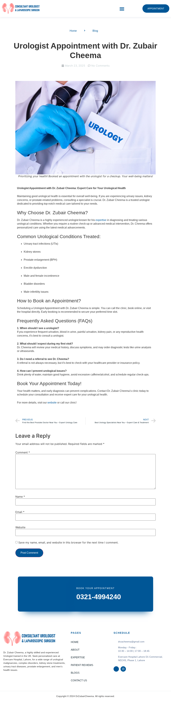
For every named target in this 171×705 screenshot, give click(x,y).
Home (74, 642)
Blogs (75, 672)
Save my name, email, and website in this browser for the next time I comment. (68, 542)
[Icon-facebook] (116, 669)
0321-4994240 (98, 597)
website (52, 402)
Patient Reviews (82, 665)
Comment (22, 452)
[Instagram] (123, 669)
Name (20, 496)
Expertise (78, 657)
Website (20, 527)
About (75, 649)
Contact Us (79, 680)
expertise (101, 220)
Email (19, 512)
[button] (122, 9)
